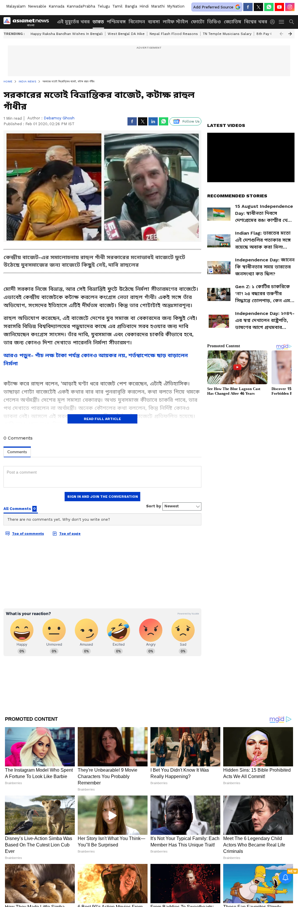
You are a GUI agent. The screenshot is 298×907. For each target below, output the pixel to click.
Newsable (37, 6)
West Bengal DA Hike (126, 34)
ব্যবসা (154, 21)
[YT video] (279, 7)
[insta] (290, 7)
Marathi (158, 6)
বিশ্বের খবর (255, 21)
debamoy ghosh (59, 118)
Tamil (117, 6)
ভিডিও (214, 21)
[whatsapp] (269, 7)
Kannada (56, 6)
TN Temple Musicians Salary (227, 34)
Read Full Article (102, 419)
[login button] (274, 22)
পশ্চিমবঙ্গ (116, 21)
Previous (281, 34)
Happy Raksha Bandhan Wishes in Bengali (67, 34)
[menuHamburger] (282, 22)
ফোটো (197, 21)
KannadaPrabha (81, 6)
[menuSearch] (291, 22)
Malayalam (16, 6)
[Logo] (28, 22)
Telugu (103, 6)
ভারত (98, 21)
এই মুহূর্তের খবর (73, 21)
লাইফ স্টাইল (175, 21)
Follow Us (191, 121)
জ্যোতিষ (232, 21)
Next (290, 34)
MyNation (176, 6)
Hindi (144, 6)
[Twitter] (258, 7)
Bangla (131, 6)
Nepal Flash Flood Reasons (174, 34)
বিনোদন (137, 21)
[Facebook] (248, 7)
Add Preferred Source (213, 7)
